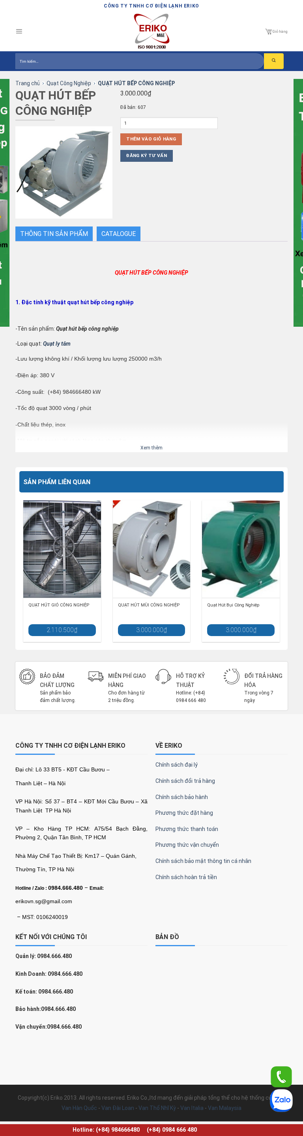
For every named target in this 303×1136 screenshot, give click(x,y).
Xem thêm (151, 448)
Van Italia (192, 1108)
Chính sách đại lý (176, 765)
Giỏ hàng (280, 31)
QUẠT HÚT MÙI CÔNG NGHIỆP (149, 605)
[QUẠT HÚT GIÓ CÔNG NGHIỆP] (62, 549)
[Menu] (18, 31)
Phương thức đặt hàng (184, 813)
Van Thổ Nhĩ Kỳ (157, 1108)
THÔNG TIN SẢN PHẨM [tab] (54, 234)
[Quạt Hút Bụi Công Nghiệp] (241, 549)
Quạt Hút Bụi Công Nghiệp (233, 605)
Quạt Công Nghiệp (69, 83)
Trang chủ (27, 83)
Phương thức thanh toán (186, 829)
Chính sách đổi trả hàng (185, 781)
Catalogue (118, 234)
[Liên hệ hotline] (281, 1076)
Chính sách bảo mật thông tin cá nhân (203, 861)
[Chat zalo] (281, 1100)
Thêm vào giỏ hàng (151, 139)
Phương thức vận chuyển (187, 845)
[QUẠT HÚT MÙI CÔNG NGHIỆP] (152, 549)
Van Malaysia (224, 1108)
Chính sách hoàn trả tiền (186, 877)
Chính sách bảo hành (181, 797)
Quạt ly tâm (57, 344)
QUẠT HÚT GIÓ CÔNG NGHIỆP (58, 605)
